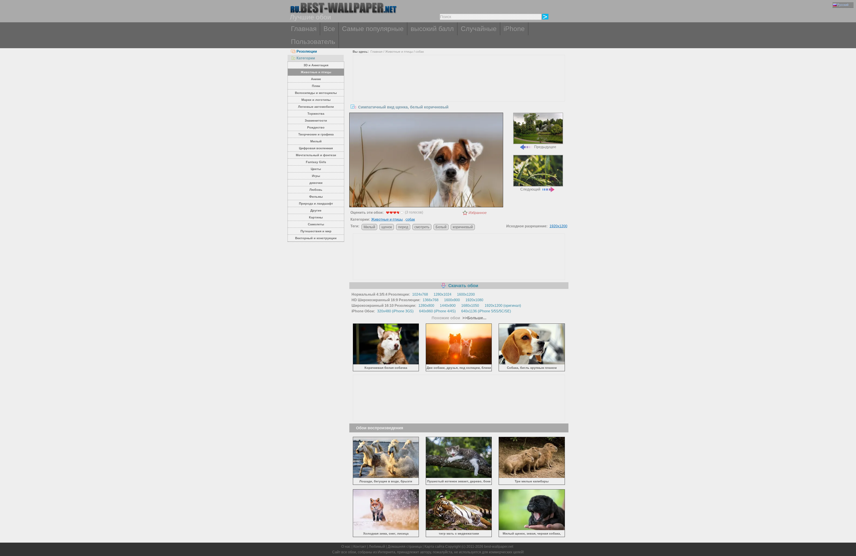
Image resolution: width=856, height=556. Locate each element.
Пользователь (313, 41)
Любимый (377, 546)
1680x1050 (470, 305)
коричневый (463, 227)
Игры (316, 176)
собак (420, 51)
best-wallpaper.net (498, 546)
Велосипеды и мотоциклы (316, 93)
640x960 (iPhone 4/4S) (437, 311)
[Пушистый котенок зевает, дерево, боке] (459, 477)
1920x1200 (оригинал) (503, 305)
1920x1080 (474, 300)
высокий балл (432, 28)
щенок (386, 227)
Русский (842, 4)
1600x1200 (466, 294)
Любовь (315, 189)
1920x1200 (558, 226)
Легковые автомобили (316, 106)
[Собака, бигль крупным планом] (532, 363)
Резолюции (306, 51)
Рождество (316, 127)
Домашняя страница (405, 546)
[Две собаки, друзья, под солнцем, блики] (459, 363)
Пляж (316, 86)
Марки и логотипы (316, 100)
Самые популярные (373, 28)
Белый (441, 227)
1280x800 (426, 305)
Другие (315, 210)
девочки (316, 183)
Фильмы (316, 196)
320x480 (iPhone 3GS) (395, 311)
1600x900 (452, 300)
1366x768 (430, 300)
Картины (316, 217)
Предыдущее (545, 147)
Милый (316, 141)
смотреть (421, 227)
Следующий (530, 189)
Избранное (478, 213)
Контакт (359, 546)
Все (329, 28)
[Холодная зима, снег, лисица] (386, 529)
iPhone (514, 28)
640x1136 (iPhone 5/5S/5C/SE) (486, 311)
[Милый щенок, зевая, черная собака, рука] (532, 529)
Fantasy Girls (316, 162)
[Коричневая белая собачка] (386, 363)
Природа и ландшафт (316, 203)
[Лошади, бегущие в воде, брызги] (386, 477)
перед (403, 227)
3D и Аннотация (316, 65)
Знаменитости (316, 120)
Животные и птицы (316, 72)
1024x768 (420, 294)
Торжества (315, 113)
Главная (304, 28)
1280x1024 (442, 294)
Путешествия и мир (315, 231)
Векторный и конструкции (316, 238)
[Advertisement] (459, 88)
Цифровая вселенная (316, 148)
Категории (305, 58)
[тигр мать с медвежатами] (459, 529)
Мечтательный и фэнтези (316, 155)
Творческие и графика (316, 134)
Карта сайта (434, 546)
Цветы (316, 169)
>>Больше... (473, 318)
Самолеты (316, 224)
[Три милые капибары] (532, 477)
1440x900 (448, 305)
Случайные (479, 28)
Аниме (316, 79)
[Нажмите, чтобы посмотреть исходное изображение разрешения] (426, 161)
